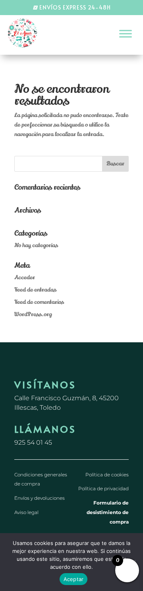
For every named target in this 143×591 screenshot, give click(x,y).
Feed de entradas (35, 290)
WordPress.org (33, 314)
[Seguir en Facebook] (20, 368)
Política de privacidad (103, 488)
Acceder (24, 277)
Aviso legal (26, 512)
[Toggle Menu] (125, 33)
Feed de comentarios (39, 302)
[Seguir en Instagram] (36, 368)
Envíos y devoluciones (39, 498)
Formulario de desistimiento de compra (108, 512)
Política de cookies (107, 475)
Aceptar (74, 579)
